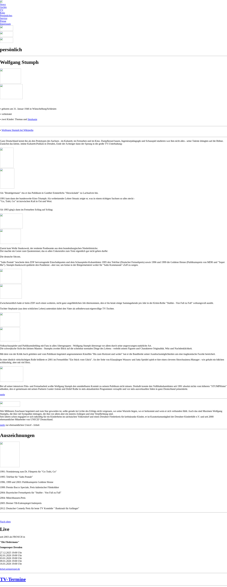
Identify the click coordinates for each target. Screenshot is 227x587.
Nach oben (5, 521)
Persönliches (6, 15)
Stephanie (32, 119)
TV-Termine (13, 579)
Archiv (3, 7)
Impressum (5, 24)
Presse (3, 21)
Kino (2, 12)
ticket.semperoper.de (10, 569)
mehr (2, 394)
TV (1, 10)
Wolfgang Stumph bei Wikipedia (17, 130)
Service (3, 18)
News (3, 4)
